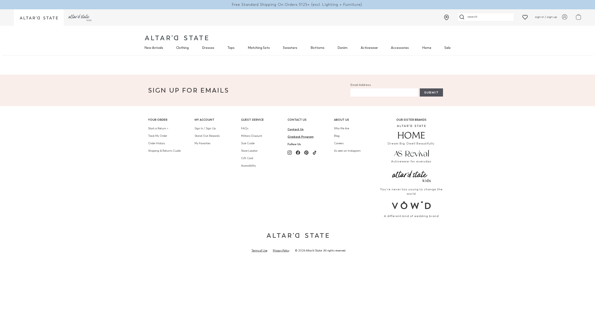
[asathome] (411, 132)
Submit (431, 92)
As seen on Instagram (347, 150)
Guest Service (252, 119)
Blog (337, 135)
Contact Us (297, 119)
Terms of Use (259, 250)
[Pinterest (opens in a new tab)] (306, 152)
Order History (156, 143)
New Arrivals (153, 48)
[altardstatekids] (80, 17)
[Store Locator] (446, 17)
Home (426, 48)
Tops (231, 48)
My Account (204, 119)
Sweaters (290, 48)
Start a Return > (158, 128)
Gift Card (247, 158)
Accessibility (248, 165)
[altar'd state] (176, 37)
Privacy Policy (281, 250)
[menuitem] (153, 47)
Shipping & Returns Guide (164, 150)
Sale (447, 48)
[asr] (411, 153)
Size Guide (248, 143)
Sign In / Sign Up (205, 128)
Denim (342, 48)
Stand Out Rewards (207, 135)
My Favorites (202, 143)
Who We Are (341, 128)
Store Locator (249, 150)
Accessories (400, 48)
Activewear (369, 48)
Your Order (157, 119)
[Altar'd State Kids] (411, 175)
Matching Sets (259, 48)
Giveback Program (301, 136)
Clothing (182, 48)
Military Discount (251, 135)
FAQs (244, 128)
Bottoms (317, 48)
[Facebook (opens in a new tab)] (298, 152)
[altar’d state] (39, 17)
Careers (339, 143)
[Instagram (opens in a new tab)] (289, 152)
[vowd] (411, 205)
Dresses (208, 48)
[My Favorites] (525, 17)
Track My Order (157, 135)
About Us (341, 119)
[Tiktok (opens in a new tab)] (314, 152)
